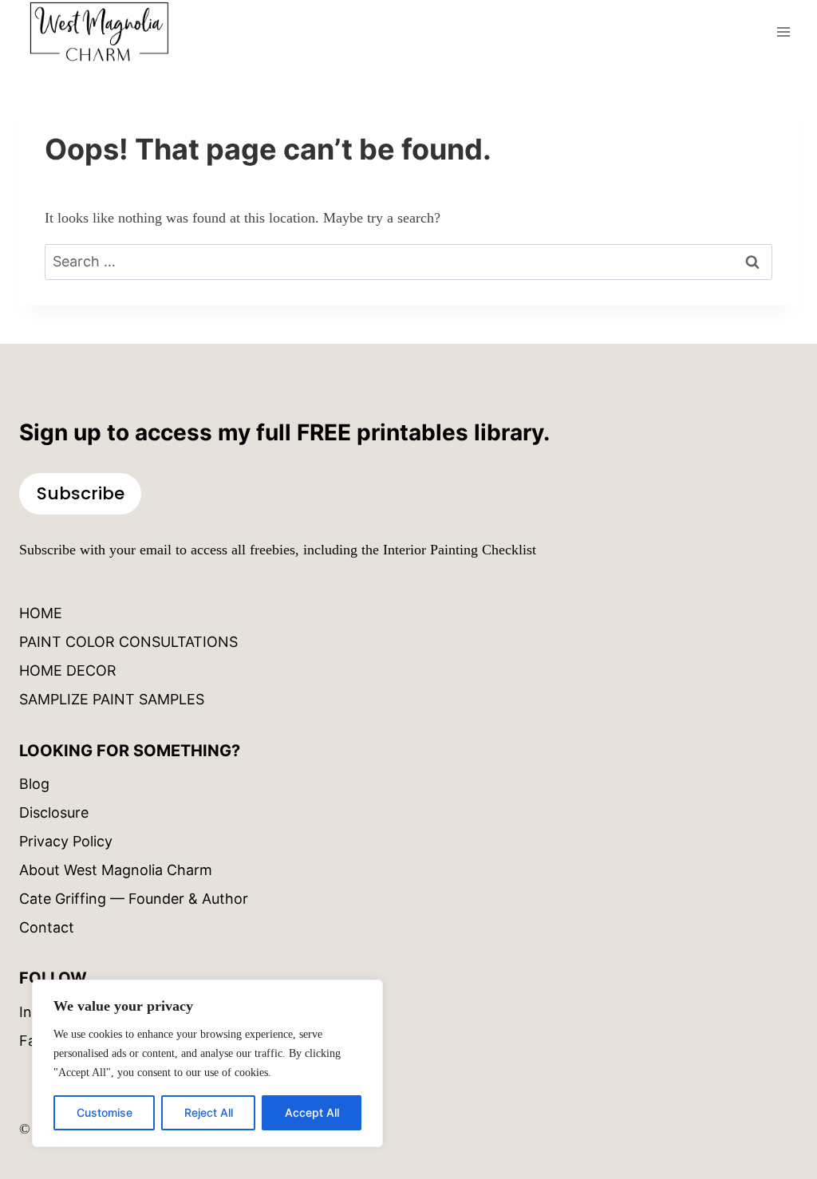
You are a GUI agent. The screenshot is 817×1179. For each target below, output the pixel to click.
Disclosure (54, 812)
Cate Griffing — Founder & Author (133, 898)
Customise (104, 1112)
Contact (46, 927)
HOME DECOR (67, 670)
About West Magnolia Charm (115, 870)
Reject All (208, 1112)
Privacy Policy (65, 841)
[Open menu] (783, 31)
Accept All (312, 1112)
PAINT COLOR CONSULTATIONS (128, 641)
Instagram (53, 1012)
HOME (40, 613)
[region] (207, 1063)
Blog (34, 783)
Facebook (52, 1040)
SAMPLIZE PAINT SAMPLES (111, 699)
